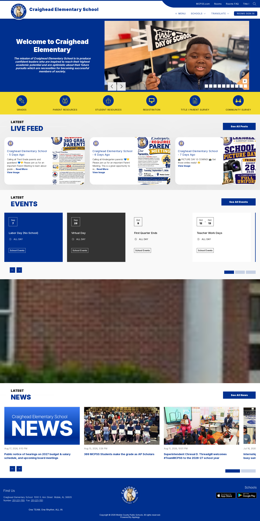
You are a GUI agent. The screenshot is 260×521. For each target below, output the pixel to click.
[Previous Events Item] (12, 270)
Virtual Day (78, 233)
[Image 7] (232, 86)
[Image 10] (245, 86)
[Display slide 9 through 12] (251, 272)
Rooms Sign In (245, 13)
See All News (239, 395)
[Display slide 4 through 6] (248, 471)
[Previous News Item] (12, 468)
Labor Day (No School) (23, 233)
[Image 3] (215, 86)
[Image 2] (210, 86)
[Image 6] (228, 86)
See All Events (238, 201)
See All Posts (239, 126)
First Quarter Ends (145, 233)
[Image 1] (206, 86)
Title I (246, 3)
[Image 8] (236, 86)
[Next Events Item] (19, 270)
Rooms (218, 3)
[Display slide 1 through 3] (232, 471)
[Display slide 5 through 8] (240, 272)
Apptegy (136, 517)
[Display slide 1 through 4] (229, 272)
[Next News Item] (19, 468)
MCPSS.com (203, 3)
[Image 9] (241, 86)
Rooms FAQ (232, 3)
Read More (21, 169)
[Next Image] (121, 86)
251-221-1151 (37, 500)
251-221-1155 (18, 500)
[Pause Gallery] (245, 81)
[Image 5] (223, 86)
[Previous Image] (112, 86)
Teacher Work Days (209, 233)
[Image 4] (219, 86)
